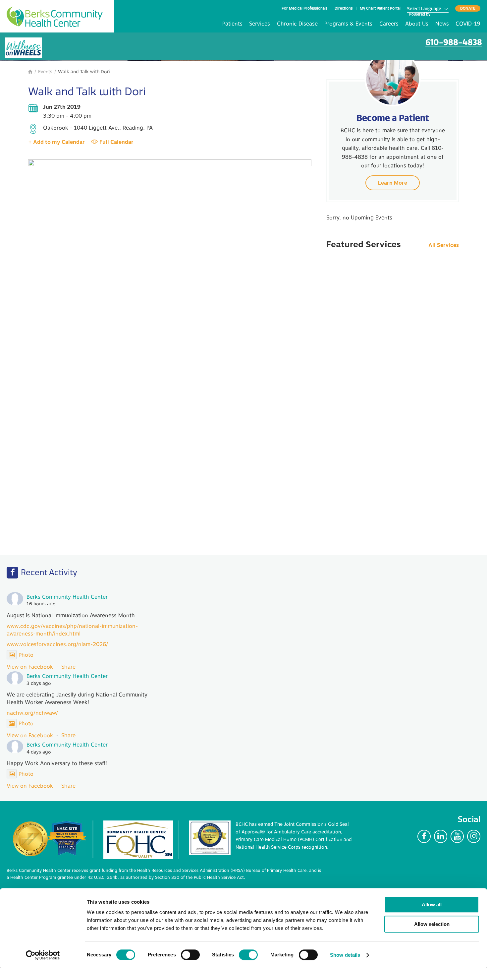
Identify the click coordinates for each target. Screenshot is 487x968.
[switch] (190, 954)
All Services (443, 245)
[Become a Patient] (392, 78)
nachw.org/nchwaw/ (32, 713)
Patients (232, 24)
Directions (344, 8)
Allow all (432, 904)
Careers (389, 24)
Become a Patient (392, 117)
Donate (467, 8)
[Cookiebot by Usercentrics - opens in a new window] (43, 955)
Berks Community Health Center (55, 17)
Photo (26, 655)
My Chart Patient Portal (380, 8)
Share (68, 667)
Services (259, 24)
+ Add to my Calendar (56, 142)
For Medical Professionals (305, 8)
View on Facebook (30, 667)
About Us (416, 24)
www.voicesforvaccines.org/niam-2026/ (57, 644)
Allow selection (432, 924)
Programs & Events (348, 24)
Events (45, 71)
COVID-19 (468, 24)
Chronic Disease (297, 24)
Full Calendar (116, 142)
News (442, 24)
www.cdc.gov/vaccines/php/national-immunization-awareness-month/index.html (72, 629)
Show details (345, 955)
